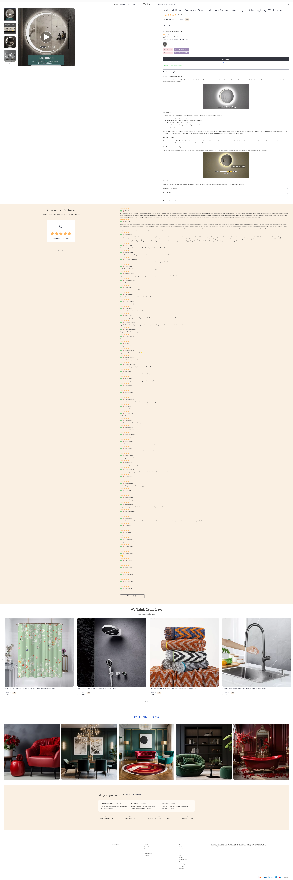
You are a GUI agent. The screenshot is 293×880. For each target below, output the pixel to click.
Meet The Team (182, 849)
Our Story (181, 846)
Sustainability (182, 864)
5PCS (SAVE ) (168, 52)
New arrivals (162, 4)
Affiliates (181, 857)
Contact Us (146, 844)
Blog (180, 844)
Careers (181, 851)
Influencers (181, 855)
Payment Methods (148, 853)
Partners (181, 861)
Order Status (147, 855)
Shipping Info (147, 846)
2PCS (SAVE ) (168, 49)
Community (181, 868)
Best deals (131, 4)
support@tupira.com (116, 844)
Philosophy (181, 866)
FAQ (145, 849)
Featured (172, 4)
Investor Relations (183, 859)
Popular (123, 4)
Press (180, 853)
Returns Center (147, 851)
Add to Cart (226, 59)
